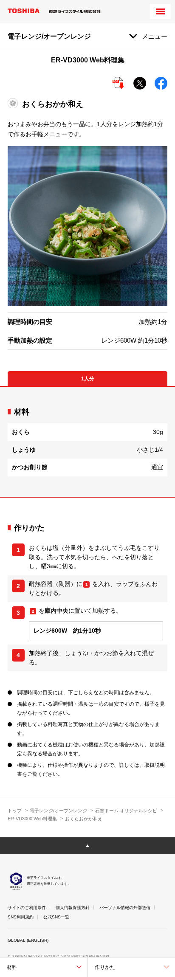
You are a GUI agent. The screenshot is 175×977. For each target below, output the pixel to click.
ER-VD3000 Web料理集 (32, 818)
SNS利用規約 (21, 917)
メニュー (154, 36)
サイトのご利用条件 (27, 907)
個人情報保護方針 (73, 907)
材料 (12, 967)
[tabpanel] (87, 442)
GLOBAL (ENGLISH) (28, 940)
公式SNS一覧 (56, 917)
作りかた (105, 967)
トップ (15, 810)
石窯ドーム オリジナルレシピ (126, 810)
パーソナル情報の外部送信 (124, 907)
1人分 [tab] (87, 379)
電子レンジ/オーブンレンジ (58, 810)
